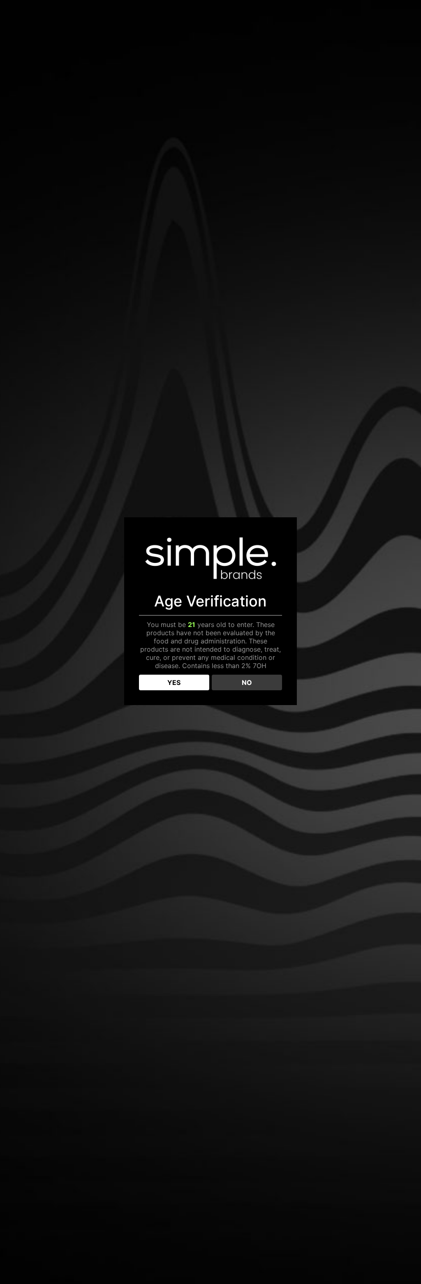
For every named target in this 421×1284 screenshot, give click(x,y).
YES (173, 682)
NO (247, 682)
